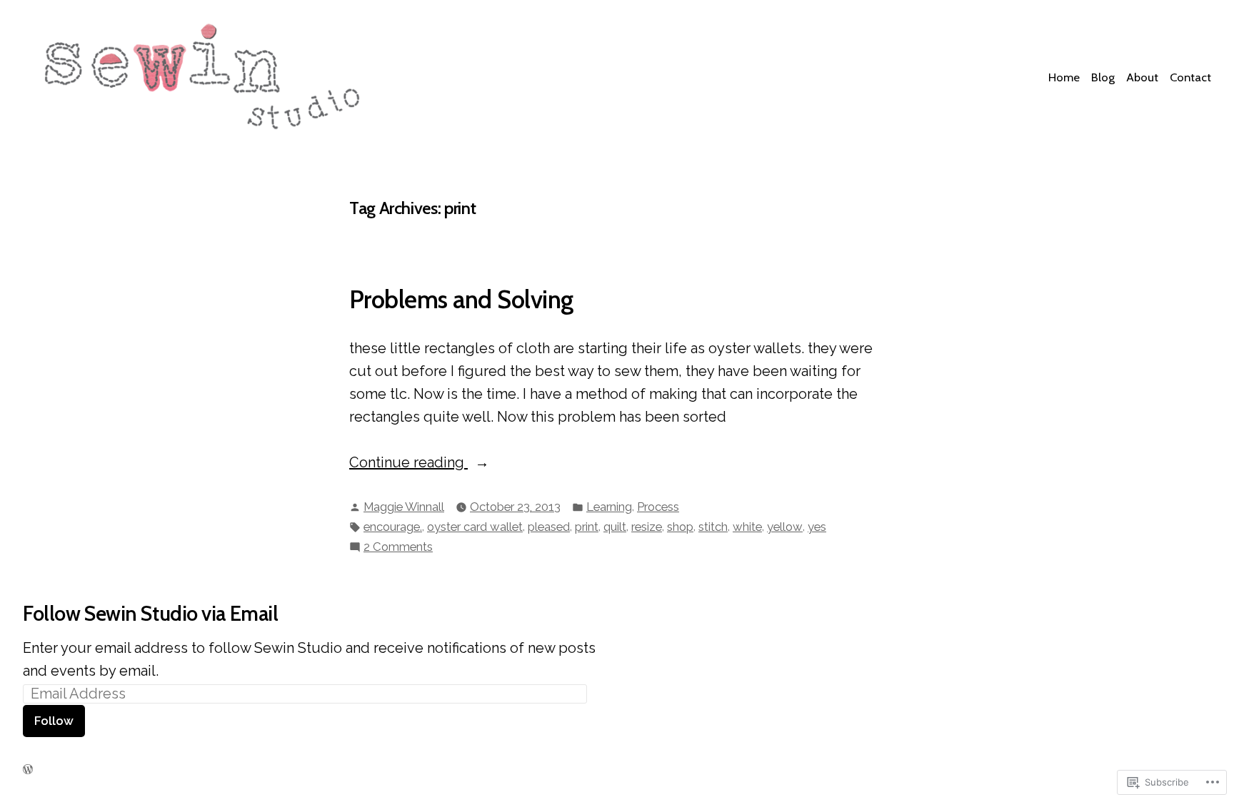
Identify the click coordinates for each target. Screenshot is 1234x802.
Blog (1103, 77)
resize (646, 526)
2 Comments (398, 548)
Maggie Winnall (403, 506)
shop (680, 526)
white (747, 526)
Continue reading (408, 463)
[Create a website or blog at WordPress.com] (28, 769)
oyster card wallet (475, 526)
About (1142, 77)
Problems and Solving (461, 300)
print (586, 526)
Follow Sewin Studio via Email (150, 613)
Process (658, 506)
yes (817, 526)
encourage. (392, 526)
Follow (54, 721)
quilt (614, 526)
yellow (785, 526)
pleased (549, 526)
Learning (609, 506)
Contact (1190, 77)
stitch (713, 526)
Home (1064, 77)
